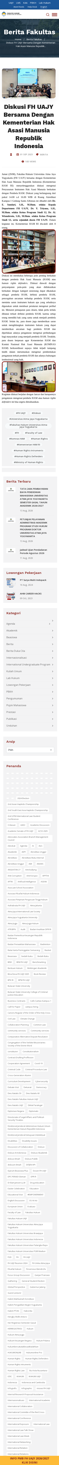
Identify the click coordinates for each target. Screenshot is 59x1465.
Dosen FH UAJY (39, 1170)
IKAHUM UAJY (35, 1376)
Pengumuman (14, 698)
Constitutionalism (31, 1051)
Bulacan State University (19, 986)
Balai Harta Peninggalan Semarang (24, 950)
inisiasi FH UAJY (43, 1388)
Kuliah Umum (14, 671)
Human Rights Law (16, 1370)
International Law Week (18, 1436)
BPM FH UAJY (24, 980)
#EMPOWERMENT (35, 1194)
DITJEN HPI (30, 1164)
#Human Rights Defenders (28, 456)
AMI (30, 863)
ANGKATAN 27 (14, 869)
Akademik (11, 630)
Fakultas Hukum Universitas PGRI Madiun (27, 1251)
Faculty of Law (14, 1212)
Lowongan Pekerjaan (18, 685)
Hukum (30, 1328)
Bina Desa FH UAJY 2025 (18, 974)
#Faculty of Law (33, 432)
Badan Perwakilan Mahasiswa (22, 944)
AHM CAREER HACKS (30, 593)
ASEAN (44, 881)
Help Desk (32, 6)
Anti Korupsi (32, 875)
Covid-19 (39, 1063)
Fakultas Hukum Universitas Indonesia (25, 1239)
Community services (40, 1030)
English (44, 6)
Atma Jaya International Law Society (24, 911)
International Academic (39, 1400)
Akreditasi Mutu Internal (33, 857)
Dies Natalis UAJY (15, 1105)
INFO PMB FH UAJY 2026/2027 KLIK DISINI (29, 1460)
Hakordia (28, 1310)
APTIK (10, 881)
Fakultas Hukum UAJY (17, 1218)
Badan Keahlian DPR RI (40, 929)
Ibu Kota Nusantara (38, 1370)
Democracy (41, 1087)
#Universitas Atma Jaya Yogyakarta (28, 418)
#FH (17, 432)
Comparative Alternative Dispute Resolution (28, 1036)
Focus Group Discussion (19, 1275)
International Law (41, 1424)
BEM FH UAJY (22, 962)
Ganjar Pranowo (42, 1275)
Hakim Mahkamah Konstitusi (21, 1299)
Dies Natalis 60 (32, 1093)
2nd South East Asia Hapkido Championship (28, 810)
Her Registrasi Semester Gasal (22, 1322)
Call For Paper (14, 1006)
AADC (22, 825)
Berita (44, 154)
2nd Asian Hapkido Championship (23, 804)
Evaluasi (31, 1206)
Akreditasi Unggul (16, 863)
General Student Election (33, 1281)
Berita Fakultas (34, 39)
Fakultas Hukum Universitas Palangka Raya (28, 1245)
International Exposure (18, 1424)
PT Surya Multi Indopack (33, 579)
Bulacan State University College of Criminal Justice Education (28, 993)
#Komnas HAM (17, 438)
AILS (40, 845)
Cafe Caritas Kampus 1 (40, 1001)
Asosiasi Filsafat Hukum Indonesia (23, 893)
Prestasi (11, 712)
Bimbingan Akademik (37, 968)
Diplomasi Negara (16, 1111)
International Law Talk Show (20, 1430)
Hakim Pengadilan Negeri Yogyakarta (25, 1304)
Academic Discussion (39, 825)
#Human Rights (39, 438)
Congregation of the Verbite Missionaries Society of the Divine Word (26, 1044)
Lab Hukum (45, 2)
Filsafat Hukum (14, 1269)
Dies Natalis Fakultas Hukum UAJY (23, 1099)
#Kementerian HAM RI (28, 444)
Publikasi (11, 718)
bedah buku (27, 956)
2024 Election (23, 798)
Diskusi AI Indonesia (17, 1152)
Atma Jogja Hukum (30, 923)
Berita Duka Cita (15, 651)
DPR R (33, 1176)
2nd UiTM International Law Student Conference (24, 817)
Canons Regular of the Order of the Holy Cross (29, 1012)
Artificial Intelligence (27, 881)
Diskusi (41, 1147)
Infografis (12, 1388)
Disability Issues (29, 1140)
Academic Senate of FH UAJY (20, 831)
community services (17, 1030)
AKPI (24, 851)
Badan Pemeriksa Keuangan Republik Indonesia (25, 937)
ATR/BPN (12, 929)
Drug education (37, 1182)
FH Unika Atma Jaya (41, 1263)
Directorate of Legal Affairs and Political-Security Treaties (26, 1119)
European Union (15, 1206)
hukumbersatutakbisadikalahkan (23, 1346)
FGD (9, 1257)
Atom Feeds (18, 6)
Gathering (12, 1281)
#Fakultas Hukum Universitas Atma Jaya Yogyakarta (28, 425)
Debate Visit (13, 1087)
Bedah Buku (43, 956)
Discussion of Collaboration (20, 1147)
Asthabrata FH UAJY (16, 905)
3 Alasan (12, 825)
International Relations (18, 1454)
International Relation (18, 1448)
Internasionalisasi (16, 657)
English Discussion (16, 1200)
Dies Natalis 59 (14, 1093)
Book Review (40, 974)
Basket (48, 950)
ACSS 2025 (43, 831)
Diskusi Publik (31, 1158)
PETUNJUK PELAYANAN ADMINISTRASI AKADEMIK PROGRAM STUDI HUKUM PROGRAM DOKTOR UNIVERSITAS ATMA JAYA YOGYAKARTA (33, 528)
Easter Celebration (16, 1188)
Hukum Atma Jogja (16, 1334)
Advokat (11, 845)
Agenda (10, 623)
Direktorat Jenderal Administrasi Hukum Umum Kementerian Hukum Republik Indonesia (29, 1127)
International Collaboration (20, 1406)
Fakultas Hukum (32, 1212)
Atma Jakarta (36, 905)
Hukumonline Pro (34, 1352)
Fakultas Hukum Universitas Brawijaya (25, 1233)
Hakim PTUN (13, 1310)
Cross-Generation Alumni (19, 1075)
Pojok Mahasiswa (16, 705)
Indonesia (12, 1382)
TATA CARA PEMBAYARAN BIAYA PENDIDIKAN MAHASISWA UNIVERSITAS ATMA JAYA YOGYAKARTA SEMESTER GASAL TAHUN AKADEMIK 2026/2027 (34, 497)
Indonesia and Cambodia (33, 1382)
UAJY (11, 2)
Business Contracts (16, 1001)
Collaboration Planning (18, 1024)
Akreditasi (12, 857)
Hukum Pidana (43, 1340)
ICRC (10, 1376)
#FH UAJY (21, 413)
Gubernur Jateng (37, 1287)
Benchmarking (39, 962)
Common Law (39, 1024)
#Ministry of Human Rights (28, 462)
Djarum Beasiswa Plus (18, 1170)
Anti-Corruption (15, 875)
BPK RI (10, 980)
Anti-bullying (30, 869)
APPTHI (45, 875)
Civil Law (11, 1018)
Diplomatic (33, 1111)
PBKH (33, 2)
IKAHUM (20, 1376)
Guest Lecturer (14, 1293)
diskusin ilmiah (14, 1164)
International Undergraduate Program (28, 664)
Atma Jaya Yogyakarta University (22, 917)
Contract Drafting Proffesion (20, 1057)
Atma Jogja (12, 923)
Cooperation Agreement (19, 1063)
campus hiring (31, 1006)
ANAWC (40, 863)
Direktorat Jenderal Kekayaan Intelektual (26, 1135)
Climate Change (27, 1018)
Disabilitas (12, 1140)
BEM (10, 962)
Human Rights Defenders (36, 1358)
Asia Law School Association (20, 887)
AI (33, 845)
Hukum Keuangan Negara (19, 1340)
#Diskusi (36, 413)
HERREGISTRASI (15, 1328)
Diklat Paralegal (35, 1105)
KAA (25, 2)
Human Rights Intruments (19, 1364)
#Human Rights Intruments (28, 450)
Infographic (26, 1388)
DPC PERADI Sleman (17, 1176)
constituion (13, 1051)
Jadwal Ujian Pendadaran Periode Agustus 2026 (33, 551)
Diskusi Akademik (39, 1152)
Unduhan (11, 725)
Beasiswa (11, 637)
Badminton (45, 944)
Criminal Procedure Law (36, 1069)
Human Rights (14, 1358)
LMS (18, 2)
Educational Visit (15, 1194)
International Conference (19, 1418)
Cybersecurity (41, 1081)
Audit (23, 929)
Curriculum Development (19, 1081)
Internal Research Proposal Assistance (25, 1394)
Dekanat (27, 1087)
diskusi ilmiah (14, 1158)
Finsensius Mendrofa (36, 1269)
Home (18, 39)
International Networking (19, 1442)
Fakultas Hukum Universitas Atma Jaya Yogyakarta (25, 1226)
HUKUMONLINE (14, 1352)
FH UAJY (26, 1257)
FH (17, 1257)
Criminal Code (14, 1069)
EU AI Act (33, 1200)
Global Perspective (16, 1287)
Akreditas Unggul (38, 851)
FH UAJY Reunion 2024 (17, 1263)
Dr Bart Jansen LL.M (16, 1182)
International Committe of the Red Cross (26, 1412)
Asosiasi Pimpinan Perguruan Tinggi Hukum (28, 899)
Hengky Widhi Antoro (17, 1316)
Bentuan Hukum (15, 968)
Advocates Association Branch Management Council (28, 838)
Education (34, 1188)
